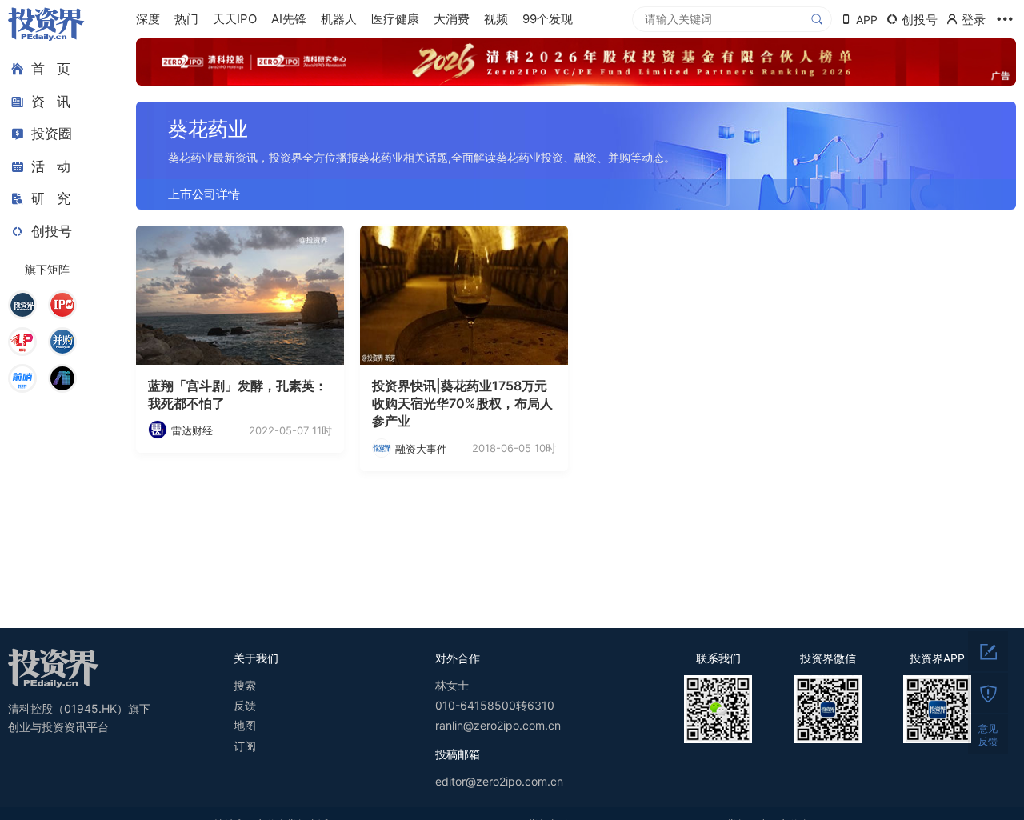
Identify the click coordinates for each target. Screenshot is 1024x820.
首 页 (50, 69)
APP (867, 19)
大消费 (452, 18)
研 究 (50, 198)
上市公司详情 (204, 194)
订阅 (245, 746)
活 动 (50, 166)
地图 (245, 725)
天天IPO (235, 18)
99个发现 (547, 18)
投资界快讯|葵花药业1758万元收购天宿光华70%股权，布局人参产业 (462, 404)
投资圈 (51, 134)
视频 (496, 18)
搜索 (245, 685)
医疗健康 (395, 18)
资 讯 (50, 102)
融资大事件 (421, 448)
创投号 (51, 231)
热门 (186, 18)
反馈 (245, 705)
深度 (148, 18)
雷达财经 (192, 430)
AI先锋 (288, 18)
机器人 (339, 18)
